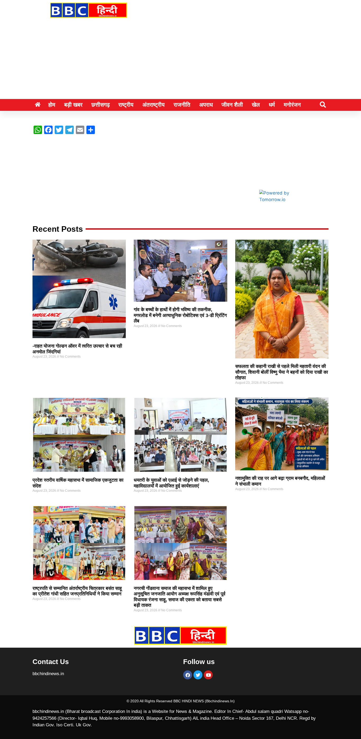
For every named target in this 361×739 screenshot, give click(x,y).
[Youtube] (208, 674)
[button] (322, 104)
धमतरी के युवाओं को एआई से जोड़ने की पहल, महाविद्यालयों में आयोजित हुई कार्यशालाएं (171, 483)
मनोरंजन (292, 105)
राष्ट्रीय (125, 105)
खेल (256, 105)
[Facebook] (187, 674)
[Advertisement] (180, 59)
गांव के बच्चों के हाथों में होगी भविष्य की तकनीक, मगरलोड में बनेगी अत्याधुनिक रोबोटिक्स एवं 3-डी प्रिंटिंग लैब (180, 315)
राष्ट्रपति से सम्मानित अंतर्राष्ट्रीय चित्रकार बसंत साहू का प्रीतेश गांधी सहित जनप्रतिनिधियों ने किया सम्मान (77, 591)
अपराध (206, 105)
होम (51, 105)
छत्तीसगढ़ (100, 105)
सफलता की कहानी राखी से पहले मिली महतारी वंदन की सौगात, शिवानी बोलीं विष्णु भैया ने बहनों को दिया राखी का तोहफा (281, 372)
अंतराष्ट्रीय (153, 105)
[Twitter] (197, 674)
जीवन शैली (232, 105)
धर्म (272, 105)
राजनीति (182, 105)
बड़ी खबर (73, 105)
